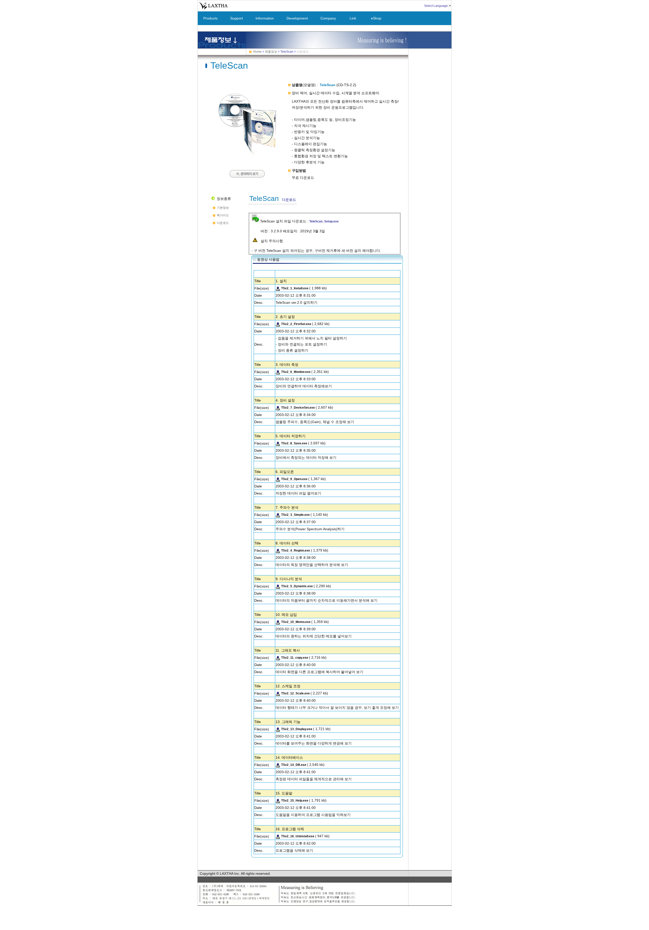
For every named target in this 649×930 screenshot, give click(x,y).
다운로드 (223, 223)
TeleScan (286, 51)
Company (328, 18)
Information (265, 18)
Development (297, 18)
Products (210, 18)
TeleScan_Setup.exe (324, 221)
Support (236, 18)
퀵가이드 (223, 215)
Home (257, 51)
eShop (376, 18)
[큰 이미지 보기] (247, 154)
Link (353, 18)
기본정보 (223, 208)
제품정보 (271, 51)
